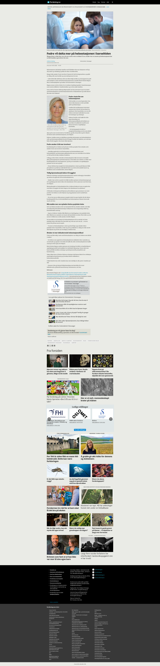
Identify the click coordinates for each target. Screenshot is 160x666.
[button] (49, 419)
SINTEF (96, 620)
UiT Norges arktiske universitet (101, 639)
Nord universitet (75, 634)
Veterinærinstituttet (98, 654)
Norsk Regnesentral (76, 648)
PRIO (96, 611)
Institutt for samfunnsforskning (55, 642)
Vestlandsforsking (98, 653)
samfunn (74, 342)
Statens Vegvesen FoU (99, 628)
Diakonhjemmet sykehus (54, 615)
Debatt (94, 2)
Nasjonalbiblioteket (76, 619)
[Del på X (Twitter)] (50, 346)
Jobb (108, 2)
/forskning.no (98, 572)
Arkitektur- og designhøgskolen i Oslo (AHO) (58, 611)
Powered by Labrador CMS (80, 664)
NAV (50, 652)
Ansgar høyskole (52, 610)
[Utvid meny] (112, 2)
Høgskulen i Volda (52, 637)
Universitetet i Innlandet (99, 644)
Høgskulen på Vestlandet (54, 639)
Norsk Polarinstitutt (76, 647)
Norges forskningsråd (76, 641)
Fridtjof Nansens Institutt (54, 628)
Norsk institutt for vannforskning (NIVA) (80, 655)
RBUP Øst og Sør (98, 613)
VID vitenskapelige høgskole (100, 656)
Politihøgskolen (98, 610)
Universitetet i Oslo (98, 646)
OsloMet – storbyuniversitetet (78, 657)
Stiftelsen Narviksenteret (100, 630)
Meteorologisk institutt (53, 651)
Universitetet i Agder (99, 640)
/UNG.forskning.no (99, 575)
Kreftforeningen (52, 646)
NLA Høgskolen (75, 610)
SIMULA (96, 618)
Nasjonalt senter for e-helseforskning (79, 626)
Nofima (73, 633)
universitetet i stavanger (54, 342)
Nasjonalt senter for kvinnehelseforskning (80, 628)
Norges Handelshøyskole (77, 640)
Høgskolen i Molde (53, 633)
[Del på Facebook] (48, 346)
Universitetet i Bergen (99, 642)
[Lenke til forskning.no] (68, 1)
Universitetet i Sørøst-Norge (100, 649)
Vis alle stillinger (80, 430)
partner (49, 340)
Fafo (50, 620)
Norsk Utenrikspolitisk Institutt (78, 652)
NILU (50, 659)
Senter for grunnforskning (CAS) (101, 622)
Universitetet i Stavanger (99, 647)
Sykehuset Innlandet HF (99, 633)
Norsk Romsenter (75, 650)
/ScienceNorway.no (99, 577)
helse (84, 340)
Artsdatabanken (52, 613)
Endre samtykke (54, 602)
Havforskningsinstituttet (54, 632)
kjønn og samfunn (67, 340)
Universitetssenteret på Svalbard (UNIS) (102, 651)
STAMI (96, 626)
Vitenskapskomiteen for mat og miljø (102, 658)
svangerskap (66, 342)
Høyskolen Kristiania (53, 640)
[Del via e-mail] (54, 346)
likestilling (57, 340)
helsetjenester (77, 340)
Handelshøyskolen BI (53, 630)
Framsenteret (52, 626)
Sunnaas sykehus (98, 632)
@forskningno (98, 569)
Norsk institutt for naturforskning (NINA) (80, 654)
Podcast (103, 2)
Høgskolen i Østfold (53, 635)
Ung (99, 2)
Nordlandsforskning (76, 636)
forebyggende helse (93, 340)
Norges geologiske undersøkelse (78, 643)
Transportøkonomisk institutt (101, 637)
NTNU (73, 618)
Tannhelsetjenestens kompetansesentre (103, 635)
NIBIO (50, 654)
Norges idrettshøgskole (76, 645)
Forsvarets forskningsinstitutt (55, 625)
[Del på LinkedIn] (52, 346)
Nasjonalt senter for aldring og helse (79, 624)
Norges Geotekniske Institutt (78, 638)
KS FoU (50, 644)
